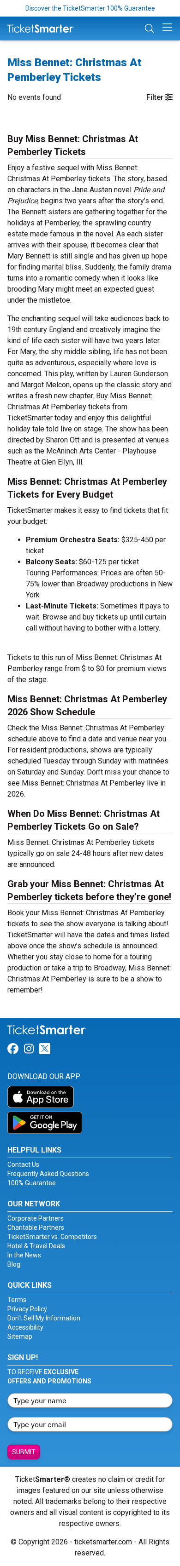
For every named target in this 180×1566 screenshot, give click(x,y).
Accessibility (25, 1327)
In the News (24, 1255)
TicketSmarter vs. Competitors (52, 1236)
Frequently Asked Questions (48, 1173)
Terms (16, 1299)
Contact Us (23, 1164)
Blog (13, 1264)
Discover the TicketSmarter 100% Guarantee (90, 8)
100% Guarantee (31, 1183)
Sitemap (19, 1336)
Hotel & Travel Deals (36, 1246)
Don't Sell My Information (43, 1318)
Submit (24, 1452)
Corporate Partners (35, 1218)
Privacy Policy (27, 1309)
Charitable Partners (35, 1227)
